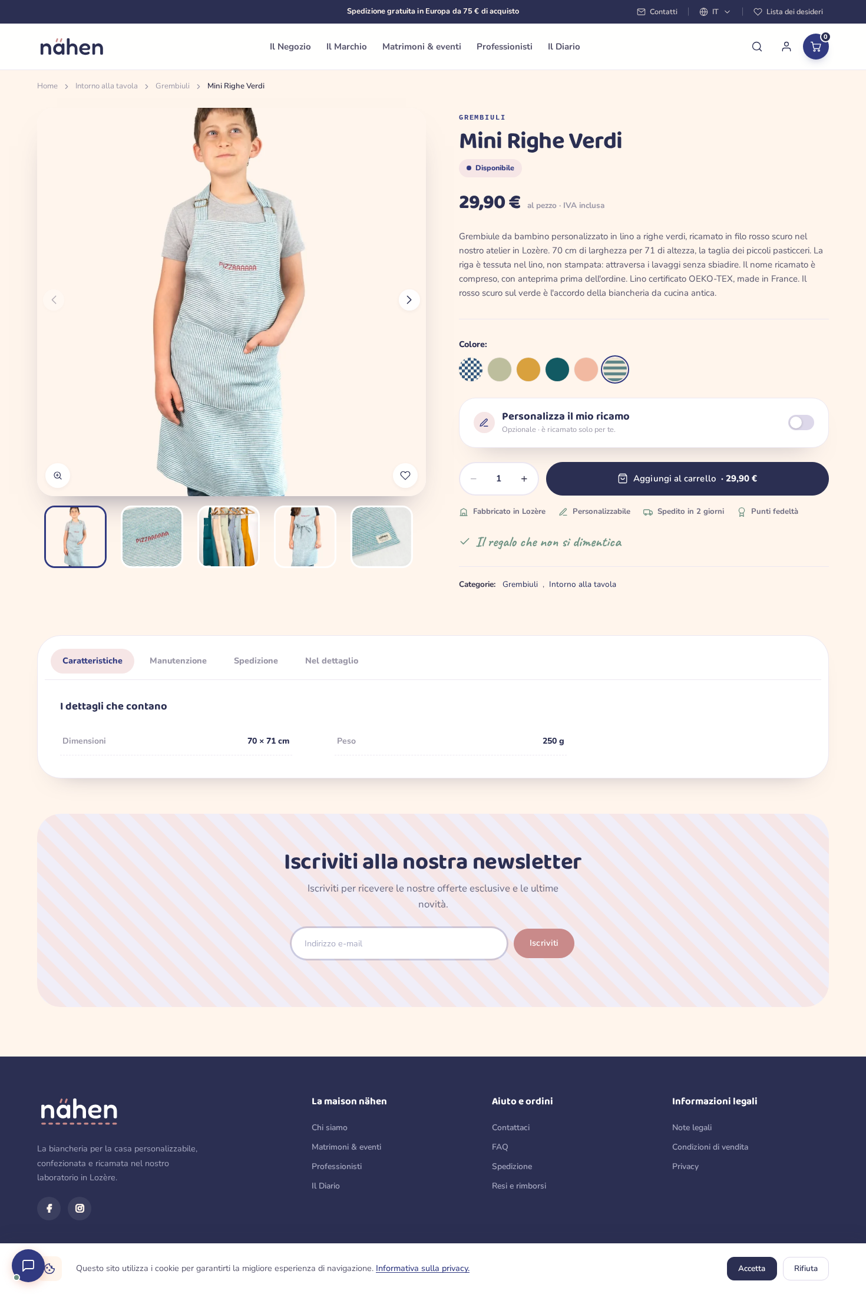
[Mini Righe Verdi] (615, 369)
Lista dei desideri (794, 11)
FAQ (500, 1147)
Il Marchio (346, 46)
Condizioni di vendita (710, 1147)
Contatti (663, 11)
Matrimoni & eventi (421, 46)
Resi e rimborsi (519, 1185)
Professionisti (505, 46)
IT (715, 11)
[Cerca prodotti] (757, 47)
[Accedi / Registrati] (786, 47)
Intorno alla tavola (106, 86)
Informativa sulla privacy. (423, 1268)
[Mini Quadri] (470, 369)
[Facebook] (49, 1208)
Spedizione (512, 1166)
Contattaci (511, 1127)
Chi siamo (330, 1127)
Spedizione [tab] (256, 660)
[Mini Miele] (528, 369)
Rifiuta (806, 1268)
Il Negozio (290, 46)
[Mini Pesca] (586, 369)
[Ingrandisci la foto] (57, 475)
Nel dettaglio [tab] (331, 660)
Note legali (692, 1127)
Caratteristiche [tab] (92, 660)
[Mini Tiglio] (499, 369)
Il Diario (564, 46)
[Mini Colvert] (557, 369)
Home (47, 86)
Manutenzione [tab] (178, 660)
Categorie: (477, 584)
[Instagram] (79, 1208)
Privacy (685, 1166)
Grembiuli (173, 86)
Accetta (751, 1268)
